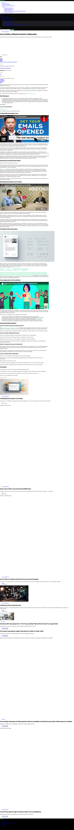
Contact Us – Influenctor (8, 12)
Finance (3, 621)
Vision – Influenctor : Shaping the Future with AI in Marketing (15, 11)
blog (3, 821)
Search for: (2, 28)
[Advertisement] (37, 45)
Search (12, 29)
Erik (0, 74)
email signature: (17, 266)
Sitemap (3, 825)
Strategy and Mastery (6, 4)
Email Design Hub (5, 809)
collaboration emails (31, 93)
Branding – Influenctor (8, 23)
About (3, 6)
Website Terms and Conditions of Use (9, 823)
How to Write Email (5, 31)
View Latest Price (3, 109)
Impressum (4, 824)
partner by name (39, 318)
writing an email (29, 275)
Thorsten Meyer (5, 635)
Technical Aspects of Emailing (8, 5)
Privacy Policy (5, 822)
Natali (3, 583)
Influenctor (2, 0)
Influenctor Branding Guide (9, 8)
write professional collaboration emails (9, 327)
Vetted (3, 2)
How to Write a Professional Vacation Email (5, 68)
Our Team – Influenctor (8, 7)
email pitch (4, 169)
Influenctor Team (5, 627)
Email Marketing (5, 3)
